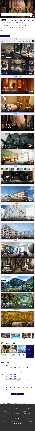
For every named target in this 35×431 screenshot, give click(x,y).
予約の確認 (32, 1)
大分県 (23, 387)
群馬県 (15, 369)
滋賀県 (7, 380)
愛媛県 (15, 385)
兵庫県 (19, 380)
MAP (33, 41)
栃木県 (11, 369)
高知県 (19, 385)
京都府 (11, 380)
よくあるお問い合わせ (26, 408)
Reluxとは (27, 1)
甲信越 (20, 20)
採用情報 (24, 411)
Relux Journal (15, 408)
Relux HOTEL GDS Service (27, 413)
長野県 (15, 374)
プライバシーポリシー (13, 421)
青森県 (7, 367)
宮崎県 (27, 387)
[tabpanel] (17, 231)
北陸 (24, 20)
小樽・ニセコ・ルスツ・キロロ (12, 22)
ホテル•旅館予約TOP (4, 403)
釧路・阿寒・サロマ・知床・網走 (6, 25)
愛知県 (15, 378)
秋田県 (19, 367)
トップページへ (17, 393)
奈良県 (23, 380)
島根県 (11, 382)
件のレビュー (8, 57)
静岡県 (11, 378)
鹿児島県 (31, 387)
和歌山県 (27, 380)
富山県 (7, 376)
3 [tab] (17, 58)
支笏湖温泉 (3, 32)
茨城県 (7, 369)
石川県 (11, 376)
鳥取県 (7, 382)
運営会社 (24, 410)
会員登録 (19, 1)
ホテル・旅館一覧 (16, 413)
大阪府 (15, 380)
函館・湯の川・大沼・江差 (5, 23)
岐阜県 (7, 378)
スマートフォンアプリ (7, 413)
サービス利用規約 (8, 421)
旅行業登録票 (30, 421)
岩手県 (11, 367)
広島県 (19, 382)
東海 (28, 20)
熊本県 (19, 387)
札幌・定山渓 (3, 22)
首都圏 (16, 20)
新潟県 (7, 374)
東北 (8, 20)
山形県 (23, 367)
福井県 (15, 376)
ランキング (15, 410)
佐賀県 (11, 387)
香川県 (11, 385)
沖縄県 (7, 389)
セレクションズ (15, 411)
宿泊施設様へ (6, 411)
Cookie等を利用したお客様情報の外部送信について (22, 421)
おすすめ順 (22, 41)
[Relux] (4, 1)
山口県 (23, 382)
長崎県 (15, 387)
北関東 (12, 20)
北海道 (3, 20)
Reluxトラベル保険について (8, 410)
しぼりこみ (8, 35)
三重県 (19, 378)
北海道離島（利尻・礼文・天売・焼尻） (16, 27)
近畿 (33, 20)
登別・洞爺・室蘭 (22, 22)
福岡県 (7, 387)
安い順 (30, 41)
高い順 (27, 41)
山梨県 (11, 374)
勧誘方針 (4, 421)
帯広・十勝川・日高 (4, 27)
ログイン (23, 1)
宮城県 (15, 367)
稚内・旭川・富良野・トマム (16, 23)
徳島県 (7, 385)
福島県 (27, 367)
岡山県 (15, 382)
